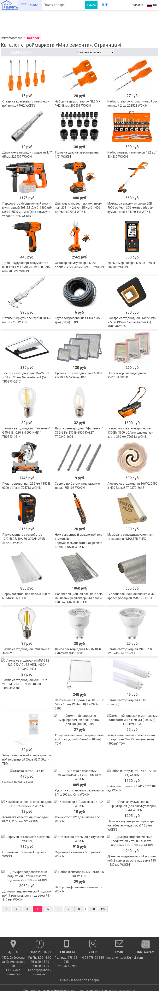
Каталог (33, 5)
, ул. (13, 963)
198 (92, 909)
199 (103, 909)
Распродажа (20, 52)
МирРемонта (11, 6)
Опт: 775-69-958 (66, 966)
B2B (105, 5)
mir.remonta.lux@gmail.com (119, 954)
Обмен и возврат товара (79, 980)
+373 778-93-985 (92, 954)
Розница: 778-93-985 (66, 959)
